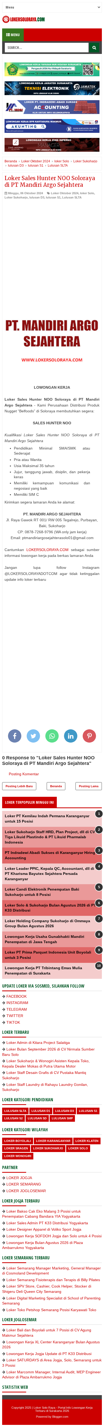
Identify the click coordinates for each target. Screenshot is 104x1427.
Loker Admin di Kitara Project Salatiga (38, 1042)
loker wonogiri (17, 1156)
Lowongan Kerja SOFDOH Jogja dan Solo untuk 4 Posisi (54, 1236)
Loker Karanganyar (53, 1140)
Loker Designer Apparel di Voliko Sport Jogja (43, 1229)
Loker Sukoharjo (16, 197)
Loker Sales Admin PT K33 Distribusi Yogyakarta (47, 1223)
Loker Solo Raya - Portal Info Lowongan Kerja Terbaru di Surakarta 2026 (63, 1409)
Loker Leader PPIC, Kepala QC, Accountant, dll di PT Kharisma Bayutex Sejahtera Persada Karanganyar (49, 873)
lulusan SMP (62, 1118)
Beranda (56, 786)
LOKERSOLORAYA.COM (47, 550)
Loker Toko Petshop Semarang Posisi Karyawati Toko (51, 1310)
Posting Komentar (24, 774)
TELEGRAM (16, 1009)
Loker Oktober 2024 (64, 193)
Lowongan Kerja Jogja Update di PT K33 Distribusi (48, 1354)
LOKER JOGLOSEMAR (26, 1191)
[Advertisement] (52, 254)
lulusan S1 (53, 197)
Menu (15, 34)
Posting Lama (88, 786)
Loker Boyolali (17, 1140)
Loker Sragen (16, 1148)
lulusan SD (37, 1118)
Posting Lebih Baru (19, 786)
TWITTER (14, 1016)
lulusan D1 (40, 1110)
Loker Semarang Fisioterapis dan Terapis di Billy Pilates (53, 1280)
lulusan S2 (13, 1118)
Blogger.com (60, 1416)
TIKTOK (13, 1022)
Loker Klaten (86, 1140)
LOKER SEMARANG (23, 1184)
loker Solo (87, 193)
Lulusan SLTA (72, 197)
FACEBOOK (16, 996)
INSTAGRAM (17, 1003)
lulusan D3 (36, 197)
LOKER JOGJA (19, 1178)
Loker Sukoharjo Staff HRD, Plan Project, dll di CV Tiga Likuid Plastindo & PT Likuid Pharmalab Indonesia (50, 837)
